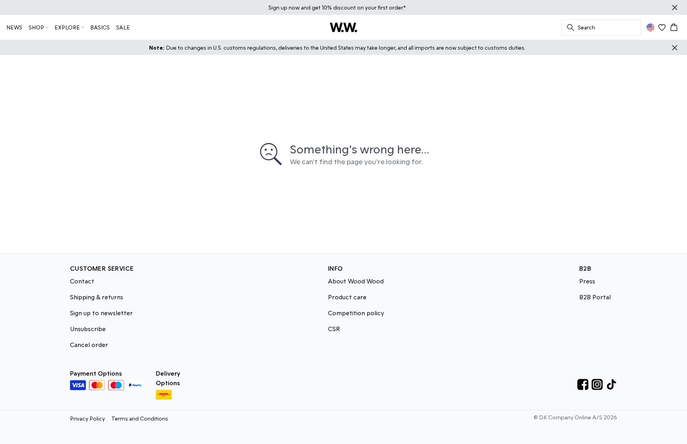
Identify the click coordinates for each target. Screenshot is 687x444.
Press (587, 281)
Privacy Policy (87, 418)
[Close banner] (675, 8)
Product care (347, 297)
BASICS (100, 27)
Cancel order (89, 344)
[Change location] (650, 27)
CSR (334, 328)
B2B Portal (595, 297)
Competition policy (356, 312)
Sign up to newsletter (101, 312)
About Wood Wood (356, 281)
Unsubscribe (88, 328)
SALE (123, 27)
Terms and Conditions (139, 418)
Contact (82, 281)
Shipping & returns (96, 297)
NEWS (14, 27)
